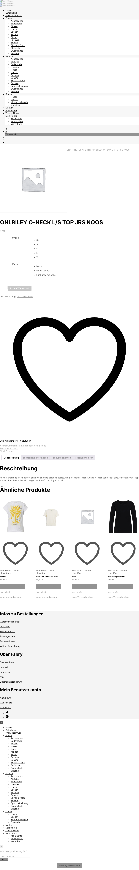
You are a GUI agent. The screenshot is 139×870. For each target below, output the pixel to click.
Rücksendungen (8, 641)
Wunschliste (17, 121)
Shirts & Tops (18, 45)
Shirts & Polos (18, 80)
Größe (15, 237)
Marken (9, 107)
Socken (14, 83)
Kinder (8, 94)
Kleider (14, 34)
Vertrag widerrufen (69, 865)
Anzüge (15, 61)
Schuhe (14, 42)
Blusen (14, 26)
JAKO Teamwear (13, 15)
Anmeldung (6, 697)
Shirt (74, 576)
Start (69, 150)
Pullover (15, 40)
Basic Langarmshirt (116, 576)
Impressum (5, 672)
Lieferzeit (5, 626)
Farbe (15, 264)
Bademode (16, 23)
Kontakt (4, 667)
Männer (9, 56)
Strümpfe (15, 48)
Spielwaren (11, 110)
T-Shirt (3, 576)
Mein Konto (11, 115)
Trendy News (12, 113)
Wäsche (15, 53)
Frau (75, 150)
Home (8, 10)
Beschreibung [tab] (11, 457)
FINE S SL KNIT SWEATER (47, 576)
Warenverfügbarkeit (10, 621)
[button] (6, 128)
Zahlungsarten (7, 636)
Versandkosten (25, 296)
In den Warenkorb (19, 288)
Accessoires (17, 21)
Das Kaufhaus (7, 662)
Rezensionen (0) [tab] (84, 457)
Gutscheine (11, 12)
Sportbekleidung (19, 86)
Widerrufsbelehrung (10, 646)
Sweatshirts (17, 50)
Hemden (15, 67)
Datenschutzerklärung (11, 681)
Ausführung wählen (12, 586)
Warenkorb (16, 124)
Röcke (14, 37)
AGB (2, 677)
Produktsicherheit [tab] (61, 457)
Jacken (14, 31)
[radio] (87, 240)
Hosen (14, 29)
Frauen (8, 18)
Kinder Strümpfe (19, 102)
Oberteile (15, 105)
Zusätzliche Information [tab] (35, 457)
